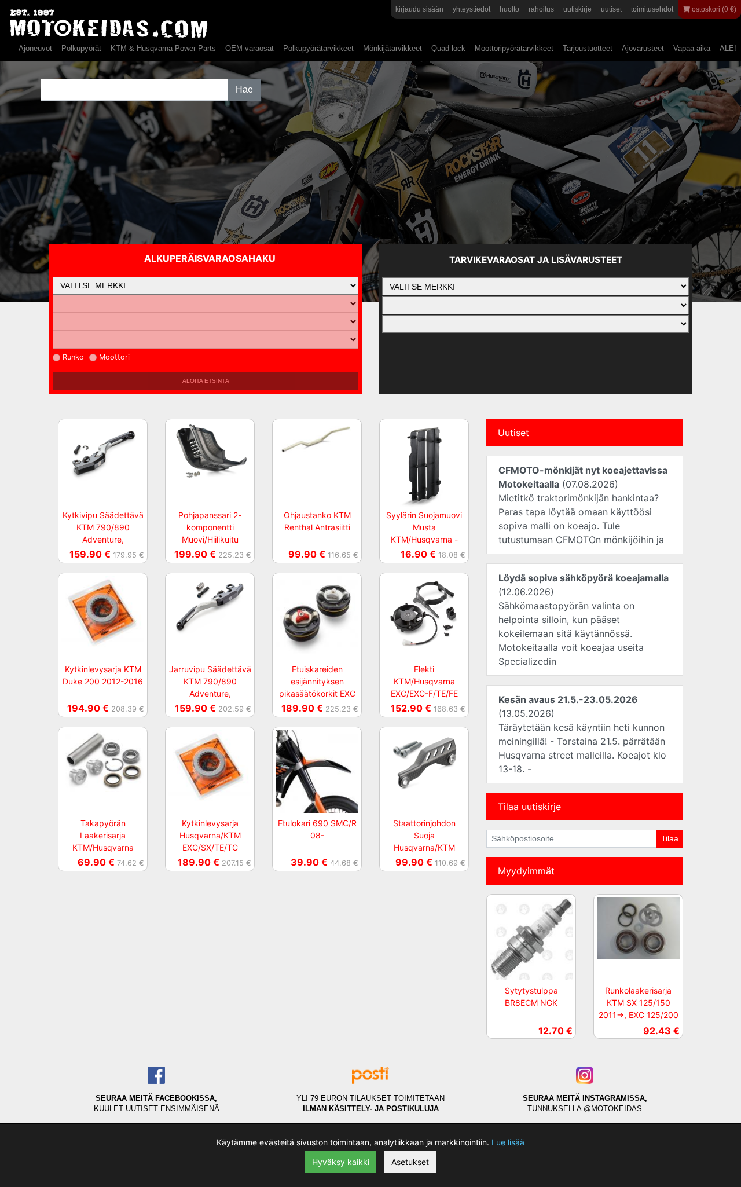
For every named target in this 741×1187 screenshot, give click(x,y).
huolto (509, 9)
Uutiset (513, 432)
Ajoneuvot (35, 48)
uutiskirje (577, 9)
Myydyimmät (526, 871)
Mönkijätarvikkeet (392, 48)
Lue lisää (507, 1142)
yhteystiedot (471, 9)
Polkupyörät (81, 48)
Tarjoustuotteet (587, 48)
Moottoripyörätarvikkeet (514, 48)
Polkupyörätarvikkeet (318, 48)
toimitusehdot (652, 9)
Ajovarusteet (643, 48)
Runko (73, 357)
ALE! (728, 48)
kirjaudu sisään (419, 9)
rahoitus (541, 9)
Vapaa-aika (691, 48)
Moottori (114, 357)
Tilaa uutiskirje (529, 806)
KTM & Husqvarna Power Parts (163, 48)
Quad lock (448, 48)
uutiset (611, 9)
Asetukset (410, 1162)
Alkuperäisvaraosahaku (210, 258)
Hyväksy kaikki (340, 1162)
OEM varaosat (249, 48)
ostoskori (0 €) (713, 9)
